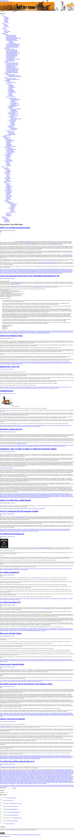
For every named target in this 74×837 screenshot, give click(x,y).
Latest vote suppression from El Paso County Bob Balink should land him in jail (29, 276)
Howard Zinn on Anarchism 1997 (12, 72)
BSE (34, 330)
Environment (56, 425)
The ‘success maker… (10, 800)
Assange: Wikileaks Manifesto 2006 (13, 45)
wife (41, 497)
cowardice (30, 494)
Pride (68, 272)
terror (48, 496)
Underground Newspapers (15, 99)
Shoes (21, 426)
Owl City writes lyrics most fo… (11, 797)
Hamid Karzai (12, 495)
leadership (19, 446)
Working (27, 758)
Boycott (67, 269)
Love (63, 756)
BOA (59, 269)
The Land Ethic (9, 145)
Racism (70, 272)
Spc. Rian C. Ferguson (58, 772)
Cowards (33, 494)
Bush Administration (54, 713)
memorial (24, 362)
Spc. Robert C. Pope (32, 779)
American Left (25, 713)
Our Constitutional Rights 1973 (12, 70)
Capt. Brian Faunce (50, 772)
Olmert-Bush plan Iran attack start (20, 443)
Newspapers (13, 208)
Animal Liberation (7, 147)
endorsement (56, 270)
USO (70, 786)
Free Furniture (11, 86)
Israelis (59, 271)
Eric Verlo (13, 230)
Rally (42, 446)
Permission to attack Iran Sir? (11, 429)
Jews (1, 272)
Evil (27, 714)
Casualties (5, 270)
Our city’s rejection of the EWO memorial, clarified (19, 511)
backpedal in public (37, 287)
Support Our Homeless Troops (11, 336)
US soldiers (48, 273)
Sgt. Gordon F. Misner (11, 777)
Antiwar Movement (17, 445)
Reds (17, 496)
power (8, 681)
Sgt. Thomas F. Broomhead (57, 770)
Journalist (61, 331)
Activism (5, 20)
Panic (13, 426)
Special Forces (7, 569)
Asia (47, 493)
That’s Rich (6, 22)
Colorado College (48, 330)
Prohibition (2, 332)
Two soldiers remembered (9, 572)
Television (12, 210)
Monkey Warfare (11, 125)
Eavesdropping (9, 192)
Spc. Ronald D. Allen (66, 769)
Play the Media (9, 202)
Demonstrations (11, 106)
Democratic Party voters (61, 628)
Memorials (33, 660)
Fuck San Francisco (12, 134)
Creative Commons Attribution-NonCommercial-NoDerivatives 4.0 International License (25, 834)
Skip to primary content (4, 0)
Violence (22, 630)
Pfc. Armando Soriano (23, 781)
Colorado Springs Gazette (61, 330)
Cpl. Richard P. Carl (34, 771)
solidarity (27, 273)
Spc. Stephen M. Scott (62, 780)
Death (43, 270)
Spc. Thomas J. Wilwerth (19, 783)
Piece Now (10, 126)
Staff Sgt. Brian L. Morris (54, 777)
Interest (1, 426)
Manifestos (6, 34)
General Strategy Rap (14, 111)
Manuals (5, 77)
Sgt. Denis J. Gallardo (32, 773)
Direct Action (6, 168)
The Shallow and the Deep (11, 146)
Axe (19, 330)
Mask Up (8, 184)
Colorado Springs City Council (51, 659)
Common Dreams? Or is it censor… (16, 803)
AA (11, 330)
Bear (22, 568)
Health (42, 331)
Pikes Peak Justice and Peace (18, 757)
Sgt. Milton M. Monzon (39, 777)
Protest (5, 182)
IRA (43, 271)
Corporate (14, 714)
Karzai (29, 495)
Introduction (9, 81)
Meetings (8, 194)
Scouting (8, 180)
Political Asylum (13, 119)
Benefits (21, 659)
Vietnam (8, 363)
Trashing (10, 107)
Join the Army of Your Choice (16, 118)
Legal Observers (9, 186)
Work (3, 166)
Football (16, 530)
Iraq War (48, 271)
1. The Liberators (9, 148)
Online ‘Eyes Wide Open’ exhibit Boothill (15, 500)
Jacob (50, 786)
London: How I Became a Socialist (13, 63)
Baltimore (33, 755)
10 (0, 394)
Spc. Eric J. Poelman (6, 779)
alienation (24, 269)
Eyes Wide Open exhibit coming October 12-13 (17, 761)
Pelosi (37, 446)
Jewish (71, 271)
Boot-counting (62, 269)
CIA (8, 270)
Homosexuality (33, 271)
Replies (48, 332)
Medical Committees (14, 115)
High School (56, 598)
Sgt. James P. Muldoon (63, 777)
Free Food (10, 84)
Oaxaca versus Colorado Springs (12, 664)
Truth (23, 332)
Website (38, 497)
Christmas (1, 494)
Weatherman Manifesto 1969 (11, 39)
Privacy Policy (6, 221)
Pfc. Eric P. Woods (34, 783)
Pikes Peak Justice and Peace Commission (31, 757)
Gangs (1, 495)
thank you (59, 757)
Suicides (61, 362)
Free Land (10, 88)
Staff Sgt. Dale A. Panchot (39, 778)
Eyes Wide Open (53, 242)
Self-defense (9, 188)
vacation (12, 497)
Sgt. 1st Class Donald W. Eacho (31, 772)
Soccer (23, 426)
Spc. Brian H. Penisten (59, 778)
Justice (6, 272)
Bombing (54, 493)
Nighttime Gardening (8, 181)
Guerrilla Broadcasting (12, 105)
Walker (72, 786)
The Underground (12, 127)
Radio (12, 209)
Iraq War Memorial (6, 727)
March (23, 272)
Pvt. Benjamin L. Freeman (13, 773)
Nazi (54, 495)
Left (21, 362)
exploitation (20, 331)
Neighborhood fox (6, 391)
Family (71, 494)
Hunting (69, 425)
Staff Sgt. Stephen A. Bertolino (21, 770)
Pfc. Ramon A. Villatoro (32, 782)
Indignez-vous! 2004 (10, 59)
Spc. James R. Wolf (27, 783)
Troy (59, 496)
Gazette (32, 331)
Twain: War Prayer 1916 (11, 65)
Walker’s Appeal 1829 (10, 49)
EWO (63, 270)
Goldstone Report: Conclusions (14, 75)
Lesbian (12, 272)
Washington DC (59, 446)
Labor (8, 157)
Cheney (28, 445)
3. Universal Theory (12, 43)
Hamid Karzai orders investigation (7, 467)
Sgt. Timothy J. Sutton (31, 781)
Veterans (3, 363)
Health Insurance (47, 331)
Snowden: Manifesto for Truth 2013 (13, 47)
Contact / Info (4, 217)
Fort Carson (33, 756)
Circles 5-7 (8, 162)
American (31, 269)
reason (45, 629)
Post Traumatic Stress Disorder (37, 362)
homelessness (6, 362)
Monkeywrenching (7, 178)
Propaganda (6, 200)
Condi (30, 270)
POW (9, 496)
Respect (40, 757)
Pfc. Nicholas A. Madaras (29, 776)
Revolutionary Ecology (10, 140)
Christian (34, 628)
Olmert (34, 446)
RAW (5, 273)
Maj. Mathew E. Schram (54, 780)
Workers (24, 758)
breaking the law (30, 330)
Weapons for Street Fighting (15, 108)
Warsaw (33, 630)
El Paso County (4, 331)
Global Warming (9, 141)
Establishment (15, 331)
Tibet (23, 681)
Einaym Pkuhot (50, 270)
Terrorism (50, 496)
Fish (58, 568)
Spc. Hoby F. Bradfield (31, 770)
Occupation (62, 495)
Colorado (15, 270)
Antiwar (34, 269)
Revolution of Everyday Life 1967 (12, 69)
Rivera (9, 531)
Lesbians (15, 272)
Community (26, 270)
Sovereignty (9, 143)
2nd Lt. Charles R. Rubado (19, 780)
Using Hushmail (7, 220)
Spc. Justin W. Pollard (24, 779)
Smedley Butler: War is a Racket (12, 66)
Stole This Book (7, 80)
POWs (11, 496)
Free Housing (11, 89)
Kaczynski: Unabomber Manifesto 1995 (13, 44)
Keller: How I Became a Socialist (12, 64)
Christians (70, 713)
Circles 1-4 (8, 161)
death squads (45, 494)
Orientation (40, 272)
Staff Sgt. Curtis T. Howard (48, 774)
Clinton (1, 714)
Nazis (57, 495)
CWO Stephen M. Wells (49, 782)
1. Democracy (11, 41)
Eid (46, 270)
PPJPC (6, 531)
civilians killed (9, 494)
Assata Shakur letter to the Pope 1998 (13, 58)
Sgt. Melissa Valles (65, 781)
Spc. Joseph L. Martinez (46, 776)
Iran (6, 446)
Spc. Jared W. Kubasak (48, 775)
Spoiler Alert (6, 26)
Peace (69, 495)
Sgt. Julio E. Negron (13, 778)
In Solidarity (4, 136)
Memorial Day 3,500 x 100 (9, 366)
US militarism (2, 630)
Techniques (13, 122)
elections (61, 445)
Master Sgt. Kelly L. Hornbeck (27, 774)
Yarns (5, 27)
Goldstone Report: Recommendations (15, 76)
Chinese (25, 680)
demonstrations (54, 445)
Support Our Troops (63, 660)
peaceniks (5, 496)
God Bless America (67, 361)
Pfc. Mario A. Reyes (67, 779)
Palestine (50, 272)
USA (51, 273)
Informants (8, 198)
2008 (12, 269)
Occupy (66, 495)
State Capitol (57, 660)
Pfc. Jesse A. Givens (39, 773)
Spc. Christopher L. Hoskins (38, 774)
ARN (15, 330)
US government (63, 496)
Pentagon (17, 715)
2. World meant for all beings (11, 149)
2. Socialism (11, 42)
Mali (21, 272)
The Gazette (23, 531)
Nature (52, 495)
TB (20, 531)
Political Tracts (6, 48)
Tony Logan (14, 431)
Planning (8, 179)
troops (71, 362)
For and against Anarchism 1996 (12, 71)
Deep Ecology (9, 139)
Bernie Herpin (39, 755)
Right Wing (35, 715)
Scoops (5, 16)
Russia (26, 496)
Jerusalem (65, 271)
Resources (4, 33)
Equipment (8, 185)
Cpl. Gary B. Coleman (51, 771)
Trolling (62, 629)
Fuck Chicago (11, 132)
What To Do (13, 114)
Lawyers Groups (14, 117)
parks (56, 530)
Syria (43, 496)
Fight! (8, 97)
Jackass (62, 271)
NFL (59, 495)
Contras (38, 680)
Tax (19, 332)
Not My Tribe (13, 829)
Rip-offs (40, 660)
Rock (68, 786)
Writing (35, 758)
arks (15, 529)
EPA (12, 331)
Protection (8, 183)
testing (53, 715)
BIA (51, 269)
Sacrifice (45, 362)
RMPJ (1, 599)
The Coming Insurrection (8, 160)
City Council (24, 529)
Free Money (11, 94)
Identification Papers (14, 128)
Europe (62, 494)
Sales (46, 660)
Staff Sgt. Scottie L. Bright (47, 770)
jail (54, 331)
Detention (8, 177)
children (67, 493)
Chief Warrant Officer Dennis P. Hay (15, 774)
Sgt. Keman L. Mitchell (19, 777)
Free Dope (10, 95)
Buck (30, 785)
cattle (61, 493)
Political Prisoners (7, 137)
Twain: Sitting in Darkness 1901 (12, 62)
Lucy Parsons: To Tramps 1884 (12, 50)
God (37, 714)
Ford (4, 660)
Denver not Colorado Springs (11, 633)
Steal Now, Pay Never (12, 120)
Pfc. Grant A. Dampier (67, 771)
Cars (24, 425)
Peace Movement (13, 715)
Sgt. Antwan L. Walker (40, 782)
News (3, 15)
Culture (3, 23)
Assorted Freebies (12, 96)
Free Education (11, 90)
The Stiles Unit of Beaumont (12, 806)
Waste (14, 363)
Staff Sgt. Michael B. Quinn (51, 779)
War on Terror (16, 758)
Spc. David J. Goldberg (57, 773)
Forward (6, 660)
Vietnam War (22, 497)
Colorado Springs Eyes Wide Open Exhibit (44, 547)
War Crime (30, 497)
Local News (6, 19)
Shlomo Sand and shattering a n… (13, 809)
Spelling (10, 332)
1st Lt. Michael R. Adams (58, 769)
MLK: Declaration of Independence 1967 (14, 38)
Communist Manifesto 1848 (11, 35)
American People (24, 755)
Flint (31, 786)
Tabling (8, 213)
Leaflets (8, 201)
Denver (71, 330)
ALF (13, 330)
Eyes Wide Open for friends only (12, 534)
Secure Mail (9, 197)
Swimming (30, 426)
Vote (30, 332)
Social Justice (17, 273)
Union (58, 715)
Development (9, 171)
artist (46, 269)
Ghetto (5, 629)
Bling (56, 269)
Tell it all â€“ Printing (12, 98)
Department (51, 361)
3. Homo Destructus (10, 150)
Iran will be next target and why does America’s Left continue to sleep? (26, 684)
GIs (34, 331)
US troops (15, 630)
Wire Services (13, 211)
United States (29, 681)
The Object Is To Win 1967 (11, 78)
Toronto (33, 273)
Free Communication (12, 92)
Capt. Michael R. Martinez (55, 776)
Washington (54, 446)
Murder (49, 495)
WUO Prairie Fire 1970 (11, 56)
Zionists (56, 273)
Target (30, 273)
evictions (59, 270)
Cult (40, 270)
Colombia (14, 494)
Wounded (16, 363)
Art (44, 269)
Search (1, 11)
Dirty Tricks (9, 174)
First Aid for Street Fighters (13, 113)
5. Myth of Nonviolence (11, 152)
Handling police (7, 172)
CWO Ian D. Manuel (38, 776)
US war (18, 630)
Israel (51, 271)
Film (1, 271)
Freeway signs (9, 215)
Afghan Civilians (18, 493)
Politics (71, 598)
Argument (42, 269)
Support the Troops (66, 362)
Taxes (21, 332)
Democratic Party (43, 445)
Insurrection (9, 164)
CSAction (45, 769)
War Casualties (10, 758)
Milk (72, 714)
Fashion (1, 660)
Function (8, 169)
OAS (6, 715)
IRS (3, 426)
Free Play (10, 93)
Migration (8, 158)
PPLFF (65, 272)
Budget (70, 269)
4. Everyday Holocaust (10, 151)
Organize (8, 163)
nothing (37, 660)
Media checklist (11, 203)
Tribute (54, 496)
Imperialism (9, 142)
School (8, 332)
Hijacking (24, 271)
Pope (63, 786)
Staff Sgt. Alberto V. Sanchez (29, 780)
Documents (6, 73)
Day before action (14, 204)
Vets (6, 363)
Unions (60, 715)
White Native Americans (17, 817)
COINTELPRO (9, 191)
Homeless (1, 362)
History (56, 680)
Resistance (23, 496)
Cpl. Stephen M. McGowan (65, 776)
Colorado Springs (21, 270)
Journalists (65, 331)
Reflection (6, 61)
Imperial (16, 495)
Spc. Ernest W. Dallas (59, 771)
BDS (49, 269)
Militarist (66, 714)
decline (68, 529)
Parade (58, 272)
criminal (35, 270)
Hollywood (29, 271)
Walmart (35, 681)
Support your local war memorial (12, 719)
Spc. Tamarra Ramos (60, 779)
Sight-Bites (6, 32)
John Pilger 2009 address (11, 60)
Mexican (67, 680)
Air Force (18, 568)
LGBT (18, 272)
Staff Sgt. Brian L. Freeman (23, 773)
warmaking (30, 630)
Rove (5, 332)
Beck (28, 785)
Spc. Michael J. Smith (15, 781)
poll (70, 331)
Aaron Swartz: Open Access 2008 (12, 46)
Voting (68, 715)
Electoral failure (9, 159)
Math (55, 786)
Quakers (42, 629)
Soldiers (24, 273)
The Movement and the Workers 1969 (13, 79)
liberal (26, 446)
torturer (25, 681)
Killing (17, 362)
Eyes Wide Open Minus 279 (10, 602)
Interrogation (60, 680)
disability (61, 659)
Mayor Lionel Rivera (47, 530)
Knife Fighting (13, 109)
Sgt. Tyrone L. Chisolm (43, 771)
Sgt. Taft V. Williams (10, 783)
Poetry (1, 569)
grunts (8, 495)
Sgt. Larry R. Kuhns (55, 775)
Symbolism (8, 170)
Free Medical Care (12, 91)
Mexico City (2, 681)
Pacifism (9, 426)
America (27, 269)
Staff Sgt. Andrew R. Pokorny (15, 779)
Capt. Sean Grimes (65, 773)
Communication (13, 129)
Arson (28, 755)
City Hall (33, 659)
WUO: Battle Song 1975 (11, 57)
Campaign (2, 270)
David (17, 786)
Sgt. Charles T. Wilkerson (58, 782)
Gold (42, 786)
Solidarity (8, 176)
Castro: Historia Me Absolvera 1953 (13, 68)
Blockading (6, 167)
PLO (68, 331)
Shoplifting (13, 121)
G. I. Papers (13, 101)
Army (23, 361)
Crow (38, 270)
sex (14, 273)
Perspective (5, 425)
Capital (22, 680)
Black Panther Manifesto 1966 (12, 37)
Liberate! (8, 130)
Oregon (68, 598)
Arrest (8, 175)
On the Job (13, 123)
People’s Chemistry (12, 112)
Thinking (15, 569)
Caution (8, 173)
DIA (45, 270)
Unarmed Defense (14, 110)
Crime (37, 494)
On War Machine (7, 31)
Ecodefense (6, 138)
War (53, 273)
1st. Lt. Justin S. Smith (7, 781)
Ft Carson (40, 756)
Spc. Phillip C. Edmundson (42, 772)
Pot (72, 331)
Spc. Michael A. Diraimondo (12, 772)
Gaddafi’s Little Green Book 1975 (12, 40)
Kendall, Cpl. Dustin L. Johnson (21, 775)
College (39, 330)
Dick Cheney (56, 494)
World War (44, 497)
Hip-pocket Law (11, 116)
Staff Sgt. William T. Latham (13, 776)
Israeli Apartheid (55, 271)
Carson (46, 755)
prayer (21, 715)
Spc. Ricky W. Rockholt (10, 780)
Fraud (50, 680)
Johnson (52, 786)
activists (14, 269)
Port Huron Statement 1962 (11, 36)
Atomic (41, 713)
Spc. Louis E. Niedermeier (22, 778)
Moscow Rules (9, 195)
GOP (36, 331)
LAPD (9, 272)
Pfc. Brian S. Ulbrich (57, 781)
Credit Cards (13, 124)
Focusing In (9, 165)
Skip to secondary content (4, 1)
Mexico (70, 680)
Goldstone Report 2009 (11, 74)
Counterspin (6, 18)
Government (5, 495)
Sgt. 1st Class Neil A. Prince (41, 779)
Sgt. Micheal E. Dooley (21, 772)
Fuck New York (11, 131)
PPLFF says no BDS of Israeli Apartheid (15, 228)
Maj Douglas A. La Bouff (64, 775)
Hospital (46, 756)
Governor (53, 680)
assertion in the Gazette (20, 516)
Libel (5, 30)
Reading (5, 24)
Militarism (31, 629)
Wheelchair (21, 758)
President (14, 496)
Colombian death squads (20, 494)
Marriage (26, 272)
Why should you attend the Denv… (14, 812)
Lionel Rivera (38, 530)
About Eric (6, 218)
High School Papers (14, 100)
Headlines (6, 21)
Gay (4, 271)
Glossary (3, 216)
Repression (8, 273)
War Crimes (35, 497)
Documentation (9, 189)
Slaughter (34, 496)
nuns (4, 715)
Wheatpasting (9, 214)
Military (29, 272)
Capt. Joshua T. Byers (19, 771)
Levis (61, 756)
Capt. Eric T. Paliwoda (31, 778)
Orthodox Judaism (46, 272)
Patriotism (4, 757)
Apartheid (38, 269)
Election (9, 331)
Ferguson (28, 786)
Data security (9, 199)
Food (62, 361)
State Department (57, 362)
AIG (21, 269)
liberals (28, 446)
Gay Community (8, 271)
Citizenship (12, 270)
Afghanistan (18, 269)
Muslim (32, 272)
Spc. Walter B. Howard (58, 774)
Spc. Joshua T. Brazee (39, 770)
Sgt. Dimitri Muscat (6, 778)
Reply (47, 497)
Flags (52, 598)
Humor (38, 271)
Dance (48, 425)
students (14, 332)
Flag (50, 598)
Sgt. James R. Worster (43, 783)
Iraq (45, 271)
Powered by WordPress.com (5, 836)
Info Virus (6, 29)
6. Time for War (9, 153)
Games (66, 425)
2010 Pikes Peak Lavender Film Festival (30, 242)
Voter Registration (41, 332)
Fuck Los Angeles (12, 133)
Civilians (5, 494)
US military (40, 273)
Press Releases (9, 212)
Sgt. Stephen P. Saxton (46, 780)
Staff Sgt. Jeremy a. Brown (67, 770)
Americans (19, 361)
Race (16, 426)
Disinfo (3, 28)
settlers (12, 273)
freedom (36, 756)
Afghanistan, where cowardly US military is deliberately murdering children (28, 449)
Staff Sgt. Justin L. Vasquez (15, 782)
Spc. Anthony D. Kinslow (31, 775)
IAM (44, 786)
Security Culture (7, 190)
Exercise (65, 270)
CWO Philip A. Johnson (11, 775)
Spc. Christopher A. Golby (48, 773)
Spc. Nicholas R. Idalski (66, 774)
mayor (42, 530)
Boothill (25, 506)
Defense (12, 756)
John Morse (58, 331)
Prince (65, 786)
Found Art (6, 25)
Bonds (27, 361)
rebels (17, 681)
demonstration (48, 445)
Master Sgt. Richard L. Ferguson (68, 772)
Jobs (27, 495)
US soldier (44, 273)
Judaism (3, 272)
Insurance (52, 331)
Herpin (43, 756)
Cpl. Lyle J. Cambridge (27, 771)
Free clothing (11, 85)
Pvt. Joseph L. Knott (40, 775)
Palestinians (55, 272)
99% (14, 493)
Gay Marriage (14, 271)
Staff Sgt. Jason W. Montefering (28, 777)
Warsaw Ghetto (37, 630)
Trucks (36, 273)
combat (41, 361)
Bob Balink (22, 330)
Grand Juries (9, 193)
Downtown (52, 425)
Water (22, 569)
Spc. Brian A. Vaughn (23, 782)
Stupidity (47, 715)
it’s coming (36, 767)
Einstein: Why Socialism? (11, 67)
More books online (7, 135)
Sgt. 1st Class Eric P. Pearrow (50, 778)
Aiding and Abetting (12, 82)
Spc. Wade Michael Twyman (49, 781)
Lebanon (22, 446)
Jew (68, 271)
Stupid (44, 715)
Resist (20, 496)
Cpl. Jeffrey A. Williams (67, 782)
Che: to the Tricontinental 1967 (12, 55)
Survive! (8, 83)
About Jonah (6, 219)
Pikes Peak (62, 272)
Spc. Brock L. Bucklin (11, 771)
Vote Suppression (35, 332)
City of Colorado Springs (31, 529)
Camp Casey (8, 410)
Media (68, 756)
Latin (20, 362)
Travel (27, 531)
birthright (53, 269)
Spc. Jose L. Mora (46, 777)
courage (32, 270)
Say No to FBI (9, 196)
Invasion (41, 271)
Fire (29, 331)
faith (35, 714)
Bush (25, 445)
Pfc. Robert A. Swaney (39, 781)
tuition (26, 332)
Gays (18, 271)
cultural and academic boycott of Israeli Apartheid (46, 262)
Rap (3, 273)
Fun (2, 271)
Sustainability (9, 144)
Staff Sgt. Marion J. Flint (4, 773)
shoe (18, 426)
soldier (21, 273)
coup (46, 425)
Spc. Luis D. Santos (38, 780)
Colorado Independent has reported (17, 282)
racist (1, 273)
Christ (70, 493)
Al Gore (15, 680)
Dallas (14, 786)
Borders (26, 330)
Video (15, 497)
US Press (71, 496)
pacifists (39, 629)
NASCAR (36, 272)
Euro (60, 494)
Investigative (6, 17)
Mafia (44, 495)
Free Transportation (12, 87)
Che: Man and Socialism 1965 (12, 54)
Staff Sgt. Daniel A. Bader (10, 770)
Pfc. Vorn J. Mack (22, 776)
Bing (52, 493)
